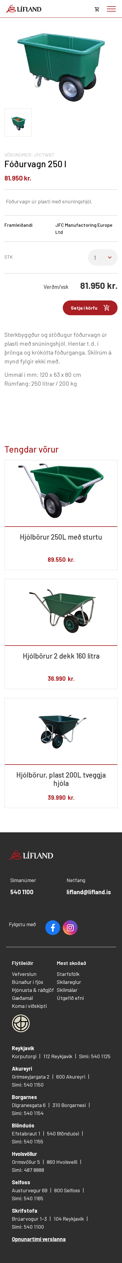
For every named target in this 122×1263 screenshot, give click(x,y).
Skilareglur (69, 982)
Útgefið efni (70, 998)
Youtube (70, 927)
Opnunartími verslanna (39, 1239)
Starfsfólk (68, 974)
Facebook (52, 927)
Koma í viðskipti (29, 1006)
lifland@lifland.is (89, 891)
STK (8, 257)
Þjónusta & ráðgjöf (33, 990)
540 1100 (21, 891)
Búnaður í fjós (27, 982)
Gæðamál (22, 998)
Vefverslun (24, 974)
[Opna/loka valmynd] (111, 9)
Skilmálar (67, 990)
